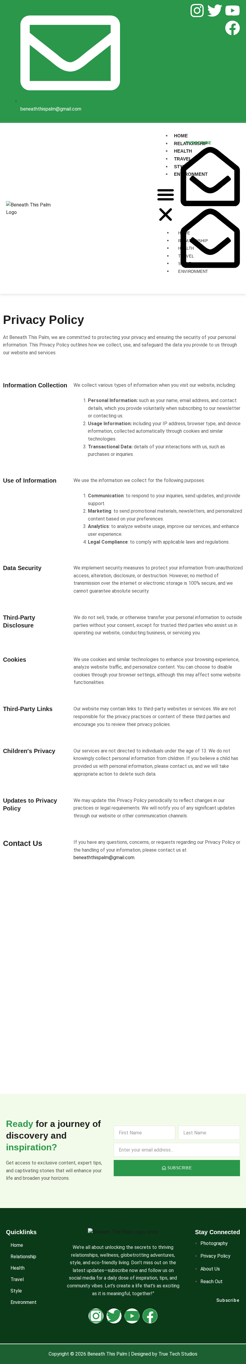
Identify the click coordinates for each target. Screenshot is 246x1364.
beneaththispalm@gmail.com (104, 857)
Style (16, 1291)
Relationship (23, 1256)
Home (16, 1245)
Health (17, 1268)
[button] (166, 205)
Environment (23, 1302)
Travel (17, 1279)
